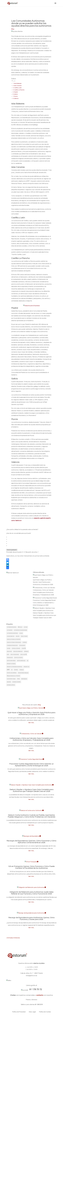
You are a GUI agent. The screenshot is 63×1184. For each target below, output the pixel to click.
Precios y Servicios (31, 999)
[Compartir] (31, 568)
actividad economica (11, 627)
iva (11, 669)
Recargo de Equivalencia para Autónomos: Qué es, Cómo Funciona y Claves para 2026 (31, 918)
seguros (9, 681)
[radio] (32, 537)
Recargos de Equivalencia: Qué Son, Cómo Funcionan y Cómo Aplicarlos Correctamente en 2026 (31, 842)
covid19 (24, 648)
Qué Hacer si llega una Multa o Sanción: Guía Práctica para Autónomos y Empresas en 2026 (31, 713)
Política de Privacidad (19, 1012)
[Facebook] (31, 560)
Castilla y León (18, 87)
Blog (12, 29)
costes (8, 648)
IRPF (8, 669)
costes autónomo (16, 648)
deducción (9, 651)
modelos (22, 669)
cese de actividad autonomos (13, 639)
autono (25, 627)
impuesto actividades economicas (14, 666)
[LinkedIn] (31, 565)
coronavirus (22, 645)
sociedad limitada (11, 684)
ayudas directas (10, 636)
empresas (26, 651)
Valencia (16, 98)
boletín (17, 636)
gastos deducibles (11, 660)
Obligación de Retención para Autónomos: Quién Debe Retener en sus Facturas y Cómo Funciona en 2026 (31, 893)
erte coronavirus (15, 654)
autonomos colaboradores (20, 630)
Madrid (16, 92)
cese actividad (24, 636)
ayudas (21, 633)
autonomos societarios (12, 633)
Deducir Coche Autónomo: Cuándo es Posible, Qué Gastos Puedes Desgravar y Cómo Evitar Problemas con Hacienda (31, 816)
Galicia (16, 94)
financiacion (10, 657)
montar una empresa (11, 672)
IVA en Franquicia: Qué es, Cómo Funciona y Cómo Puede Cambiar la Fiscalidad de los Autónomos (31, 867)
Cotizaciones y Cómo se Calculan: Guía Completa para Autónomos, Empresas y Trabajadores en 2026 (31, 739)
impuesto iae (26, 666)
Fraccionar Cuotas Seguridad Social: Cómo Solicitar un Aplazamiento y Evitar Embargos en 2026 (31, 765)
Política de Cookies (45, 1012)
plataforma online (11, 678)
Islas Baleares (17, 83)
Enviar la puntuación (12, 549)
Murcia (16, 96)
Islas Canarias (17, 85)
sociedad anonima (16, 681)
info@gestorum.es (31, 975)
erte (8, 654)
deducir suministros (17, 651)
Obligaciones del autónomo (13, 675)
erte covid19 (24, 654)
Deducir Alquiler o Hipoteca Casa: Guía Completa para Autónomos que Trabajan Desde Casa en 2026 (31, 790)
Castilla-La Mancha (19, 90)
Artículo (20, 627)
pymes (18, 678)
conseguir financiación (12, 645)
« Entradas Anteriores (13, 938)
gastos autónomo (18, 657)
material (16, 669)
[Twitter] (31, 562)
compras (25, 642)
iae (27, 660)
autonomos (9, 630)
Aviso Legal (32, 1012)
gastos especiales (21, 660)
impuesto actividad (11, 663)
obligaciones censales (23, 672)
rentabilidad (24, 678)
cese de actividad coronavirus (14, 642)
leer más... (31, 722)
